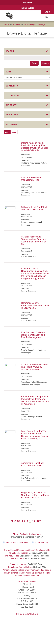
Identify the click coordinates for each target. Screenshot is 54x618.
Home (6, 24)
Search (45, 63)
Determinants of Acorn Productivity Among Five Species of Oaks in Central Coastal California (34, 146)
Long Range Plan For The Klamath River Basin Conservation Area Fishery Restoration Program (34, 434)
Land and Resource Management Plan (31, 178)
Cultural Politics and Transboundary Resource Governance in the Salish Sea (33, 240)
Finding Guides (27, 7)
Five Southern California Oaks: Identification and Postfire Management (33, 335)
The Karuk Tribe (12, 555)
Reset (34, 63)
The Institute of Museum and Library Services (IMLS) (27, 550)
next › (40, 521)
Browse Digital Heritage (34, 24)
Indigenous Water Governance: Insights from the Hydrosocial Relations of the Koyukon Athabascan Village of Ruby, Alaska (35, 273)
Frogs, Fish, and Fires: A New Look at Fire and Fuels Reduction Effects (35, 495)
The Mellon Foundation (18, 552)
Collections (27, 2)
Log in (47, 12)
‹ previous (15, 521)
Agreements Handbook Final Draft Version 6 (32, 464)
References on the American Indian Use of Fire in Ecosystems (35, 305)
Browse (16, 24)
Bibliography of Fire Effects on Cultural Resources (34, 208)
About (15, 534)
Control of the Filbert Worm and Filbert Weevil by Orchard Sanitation (34, 367)
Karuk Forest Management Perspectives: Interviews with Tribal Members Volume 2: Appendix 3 (35, 400)
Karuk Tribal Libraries (27, 581)
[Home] (9, 15)
